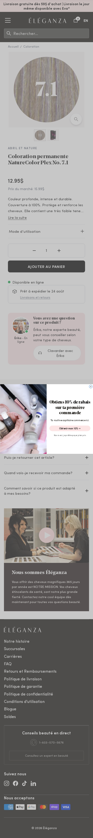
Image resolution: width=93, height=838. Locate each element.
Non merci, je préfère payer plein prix (70, 435)
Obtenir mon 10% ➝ (69, 428)
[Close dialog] (90, 386)
